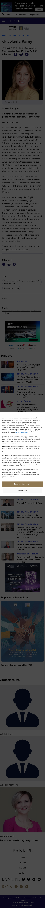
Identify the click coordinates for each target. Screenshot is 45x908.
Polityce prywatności (21, 432)
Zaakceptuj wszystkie (22, 484)
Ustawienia (22, 490)
